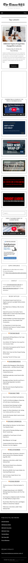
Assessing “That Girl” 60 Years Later (11, 357)
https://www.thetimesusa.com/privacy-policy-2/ (12, 553)
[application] (14, 110)
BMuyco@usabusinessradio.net (10, 288)
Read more (14, 66)
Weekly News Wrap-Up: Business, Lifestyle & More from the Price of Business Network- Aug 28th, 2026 (13, 455)
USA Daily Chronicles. (15, 421)
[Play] (5, 114)
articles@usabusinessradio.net (14, 284)
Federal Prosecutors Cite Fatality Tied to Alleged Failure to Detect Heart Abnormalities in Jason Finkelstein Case (14, 313)
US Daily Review (15, 481)
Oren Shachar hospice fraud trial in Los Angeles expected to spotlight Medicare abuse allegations (14, 302)
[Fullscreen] (23, 114)
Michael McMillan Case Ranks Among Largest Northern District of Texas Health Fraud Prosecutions (14, 320)
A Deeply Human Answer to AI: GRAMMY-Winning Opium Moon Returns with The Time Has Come (13, 492)
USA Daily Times (14, 393)
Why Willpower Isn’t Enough (9, 440)
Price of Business (14, 449)
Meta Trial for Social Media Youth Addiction (13, 397)
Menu (25, 12)
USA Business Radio (15, 361)
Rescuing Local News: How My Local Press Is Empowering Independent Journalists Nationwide (13, 382)
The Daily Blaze (15, 333)
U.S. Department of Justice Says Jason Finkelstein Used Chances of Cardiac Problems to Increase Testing (14, 327)
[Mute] (21, 114)
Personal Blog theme (14, 561)
